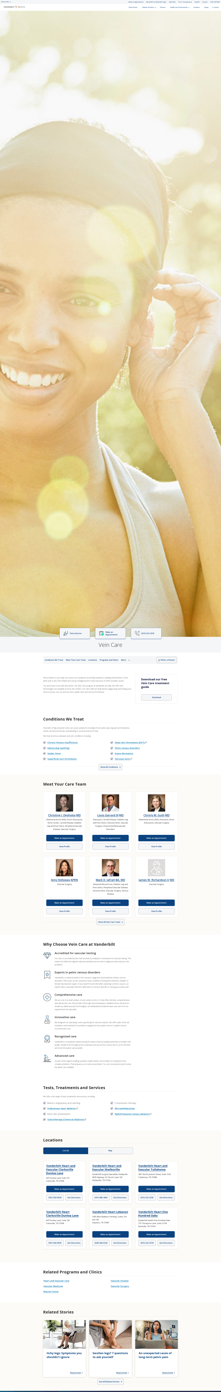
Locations (196, 7)
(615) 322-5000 (215, 2)
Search (216, 7)
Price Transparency (185, 2)
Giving (206, 7)
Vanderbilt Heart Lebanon (110, 1212)
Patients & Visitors (148, 7)
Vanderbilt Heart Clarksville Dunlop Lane (62, 1213)
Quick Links (5, 2)
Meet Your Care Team (76, 660)
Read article (75, 1373)
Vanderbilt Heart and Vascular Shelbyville (106, 1167)
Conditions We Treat (54, 660)
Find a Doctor (133, 7)
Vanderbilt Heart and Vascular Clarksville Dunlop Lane (60, 1169)
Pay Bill (197, 2)
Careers (205, 2)
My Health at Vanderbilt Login (156, 2)
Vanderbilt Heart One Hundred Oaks (153, 1213)
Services (163, 7)
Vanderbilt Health (3, 8)
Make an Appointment (136, 2)
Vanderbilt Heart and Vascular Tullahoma (152, 1167)
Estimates (172, 2)
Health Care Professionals (179, 7)
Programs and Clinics (109, 660)
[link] (64, 1348)
